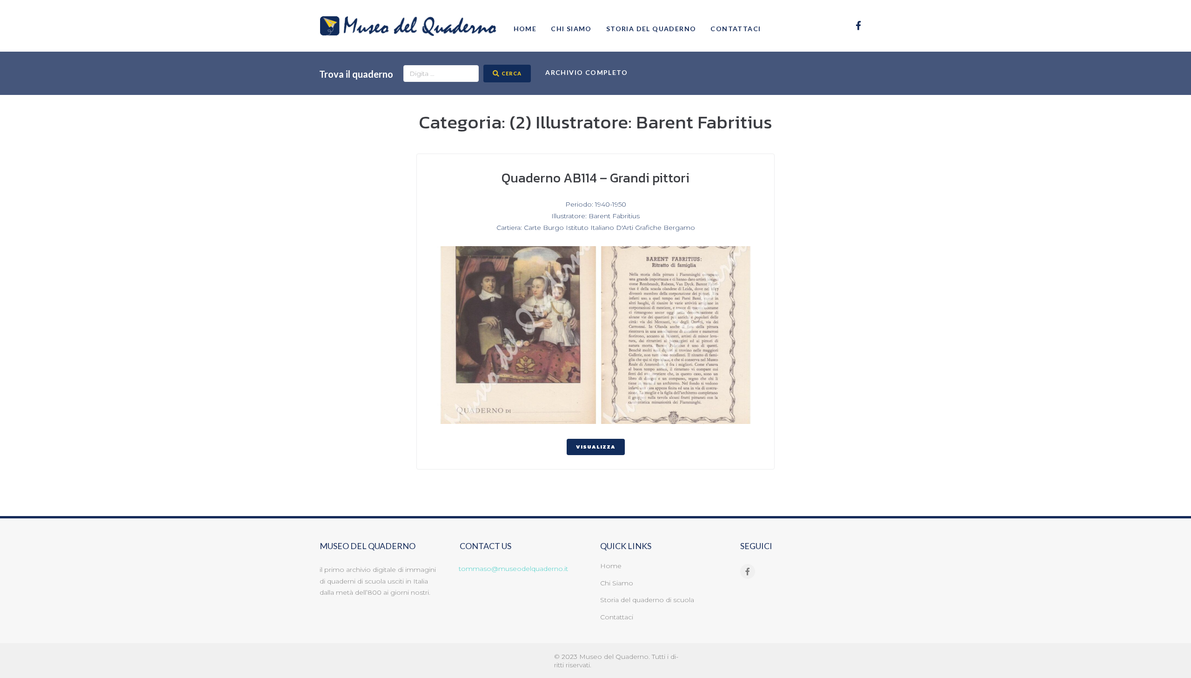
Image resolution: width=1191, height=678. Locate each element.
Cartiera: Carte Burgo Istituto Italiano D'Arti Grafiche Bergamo (595, 228)
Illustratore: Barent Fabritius (595, 216)
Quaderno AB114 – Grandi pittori (595, 178)
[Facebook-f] (858, 25)
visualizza (596, 446)
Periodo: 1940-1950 (595, 204)
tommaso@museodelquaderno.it (513, 568)
